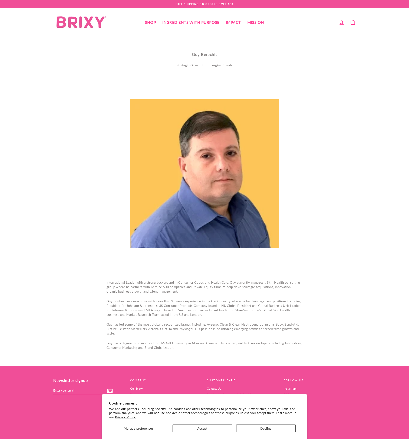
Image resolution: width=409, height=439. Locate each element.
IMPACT (233, 22)
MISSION (255, 22)
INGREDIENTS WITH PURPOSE (190, 22)
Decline (266, 428)
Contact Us (214, 388)
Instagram (290, 388)
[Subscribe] (110, 390)
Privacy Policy (125, 417)
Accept (202, 428)
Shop (150, 22)
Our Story (136, 388)
